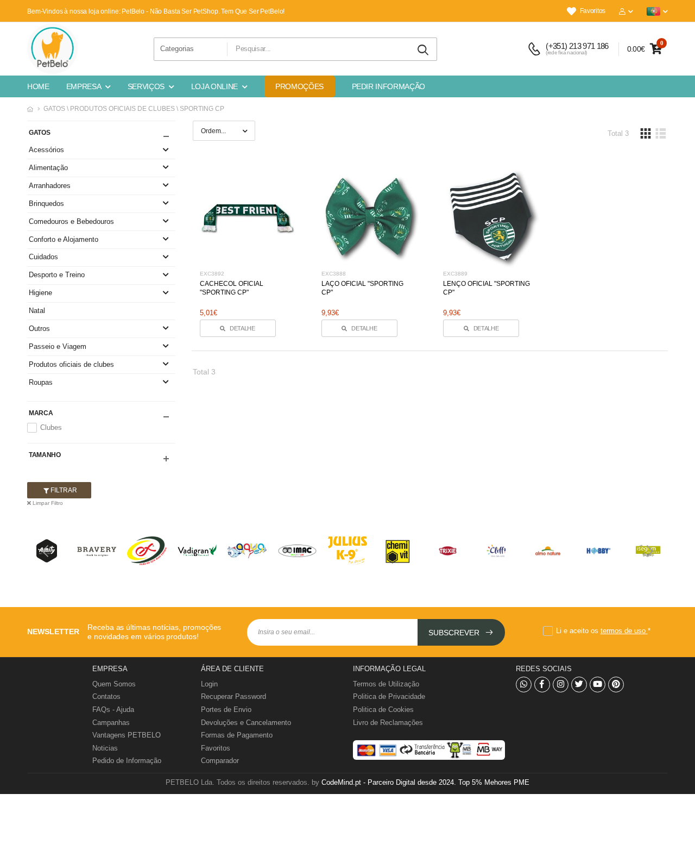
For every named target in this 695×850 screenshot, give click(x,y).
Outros (39, 328)
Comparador (220, 761)
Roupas (41, 382)
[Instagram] (560, 684)
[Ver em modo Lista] (660, 133)
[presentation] (46, 551)
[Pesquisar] (423, 50)
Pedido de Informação (126, 761)
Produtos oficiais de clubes (71, 364)
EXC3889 (455, 274)
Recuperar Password (233, 696)
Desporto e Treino (57, 275)
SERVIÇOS (146, 86)
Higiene (40, 293)
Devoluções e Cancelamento (246, 722)
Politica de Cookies (383, 709)
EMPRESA (84, 86)
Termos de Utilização (386, 684)
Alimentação (48, 168)
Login (209, 684)
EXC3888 (333, 274)
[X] (579, 684)
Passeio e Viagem (57, 346)
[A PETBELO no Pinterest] (616, 684)
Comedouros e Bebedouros (71, 221)
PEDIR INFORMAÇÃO (388, 86)
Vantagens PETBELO (126, 735)
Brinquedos (46, 203)
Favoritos (592, 11)
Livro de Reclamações (388, 722)
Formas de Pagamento (237, 735)
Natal (37, 311)
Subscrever (455, 632)
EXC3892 (212, 274)
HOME (38, 86)
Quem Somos (114, 684)
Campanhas (111, 722)
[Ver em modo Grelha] (646, 133)
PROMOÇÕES (299, 86)
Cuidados (43, 257)
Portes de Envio (226, 709)
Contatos (106, 696)
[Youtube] (597, 684)
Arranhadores (50, 186)
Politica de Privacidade (389, 696)
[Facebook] (542, 684)
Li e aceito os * (603, 631)
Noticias (105, 748)
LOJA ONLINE (214, 86)
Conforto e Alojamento (63, 239)
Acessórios (46, 150)
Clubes (51, 427)
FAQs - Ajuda (113, 709)
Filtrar (63, 490)
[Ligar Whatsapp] (524, 684)
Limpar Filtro (47, 503)
